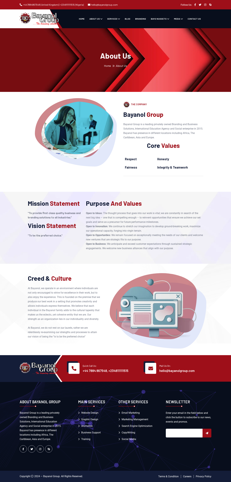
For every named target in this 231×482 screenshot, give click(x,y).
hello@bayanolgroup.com (104, 4)
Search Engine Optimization (137, 425)
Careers (187, 476)
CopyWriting (128, 432)
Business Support (91, 432)
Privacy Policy (203, 476)
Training (85, 439)
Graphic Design (89, 419)
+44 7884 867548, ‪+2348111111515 (105, 371)
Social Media (129, 439)
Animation (87, 425)
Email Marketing (131, 412)
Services (112, 18)
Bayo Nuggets (159, 18)
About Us (94, 18)
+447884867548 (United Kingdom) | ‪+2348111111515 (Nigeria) (53, 4)
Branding (140, 18)
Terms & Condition (168, 476)
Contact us (194, 18)
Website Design (89, 412)
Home (82, 18)
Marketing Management (135, 419)
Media (177, 18)
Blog (127, 18)
